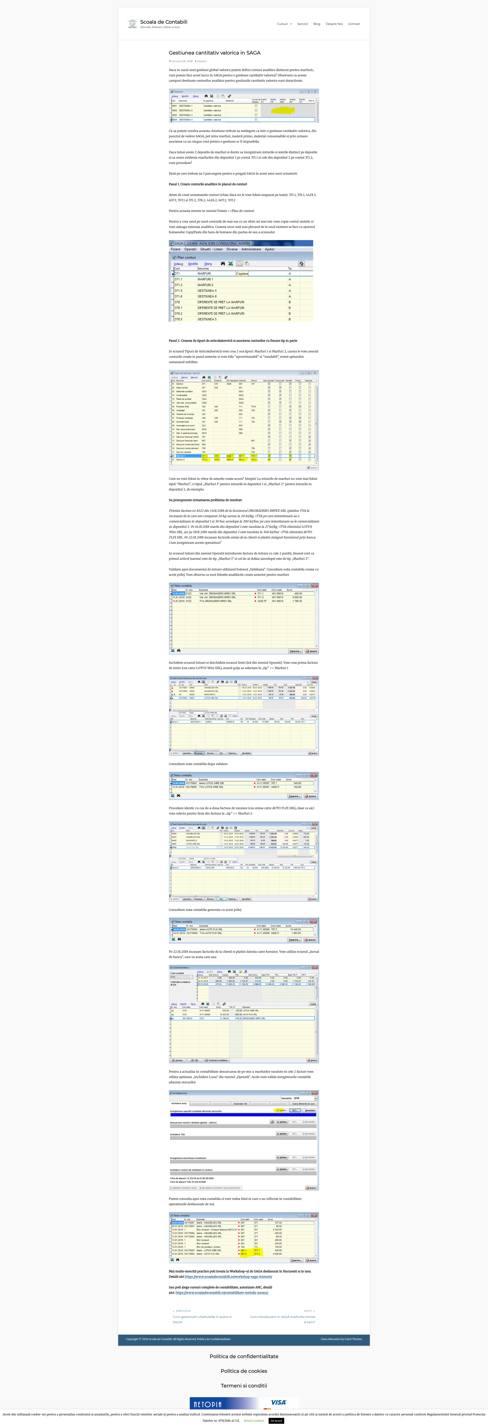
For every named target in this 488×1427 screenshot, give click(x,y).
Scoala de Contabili (163, 22)
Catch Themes (353, 1339)
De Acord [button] (276, 1420)
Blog (316, 24)
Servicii (302, 24)
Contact (354, 24)
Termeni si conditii (244, 1386)
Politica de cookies (244, 1371)
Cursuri (282, 24)
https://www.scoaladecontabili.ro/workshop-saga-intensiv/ (228, 1276)
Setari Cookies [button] (254, 1420)
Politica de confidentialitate (244, 1356)
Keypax (201, 61)
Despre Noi (334, 24)
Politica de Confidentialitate (213, 1339)
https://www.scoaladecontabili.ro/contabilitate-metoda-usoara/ (222, 1292)
